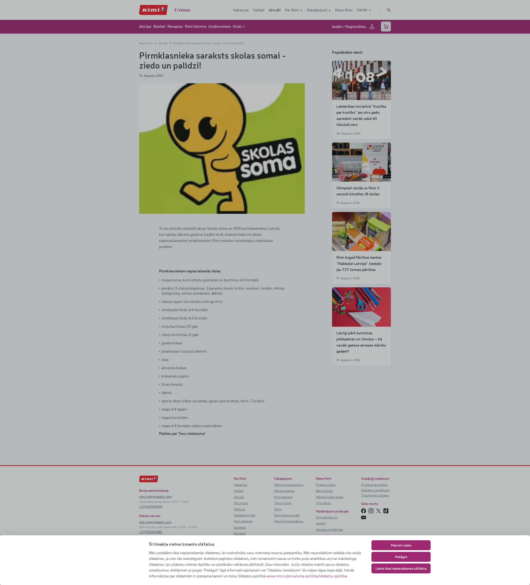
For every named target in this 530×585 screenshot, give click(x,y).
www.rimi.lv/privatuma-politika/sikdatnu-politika (306, 576)
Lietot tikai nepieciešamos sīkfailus (401, 568)
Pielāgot (401, 557)
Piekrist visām (401, 545)
